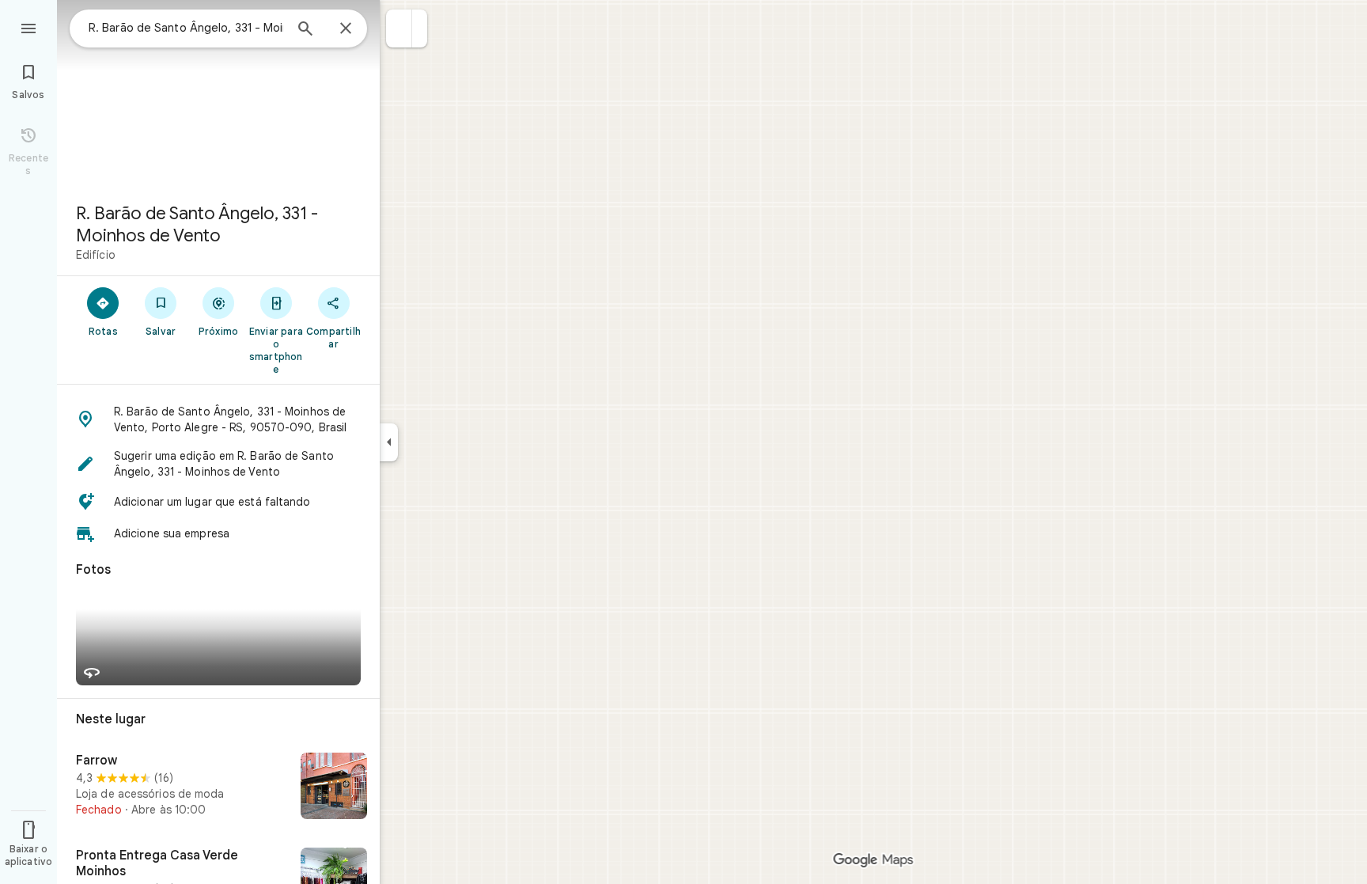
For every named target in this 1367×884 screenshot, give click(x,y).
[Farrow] (218, 787)
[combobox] (186, 27)
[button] (399, 28)
